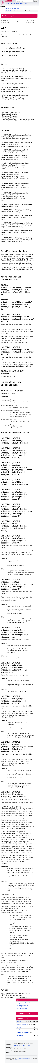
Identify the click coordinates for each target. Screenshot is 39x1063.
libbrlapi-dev (13, 10)
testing (19, 1030)
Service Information (12, 8)
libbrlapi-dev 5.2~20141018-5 (22, 1045)
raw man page (22, 1008)
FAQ (26, 3)
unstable (20, 1035)
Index (7, 3)
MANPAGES (8, 0)
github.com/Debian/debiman (24, 1058)
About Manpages (17, 3)
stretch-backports (23, 1033)
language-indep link (23, 1003)
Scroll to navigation (9, 16)
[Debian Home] (2, 4)
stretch (19, 1027)
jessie (7, 10)
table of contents (23, 1013)
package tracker (22, 1006)
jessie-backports (22, 1024)
